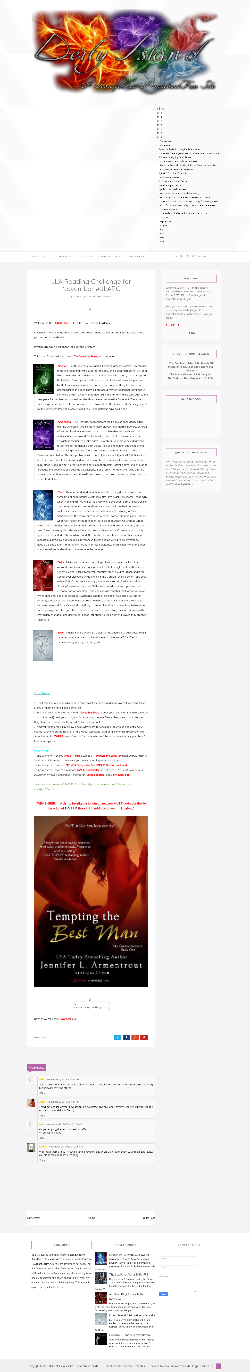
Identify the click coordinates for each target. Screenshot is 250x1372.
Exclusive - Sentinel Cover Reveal (130, 1335)
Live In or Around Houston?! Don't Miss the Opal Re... (188, 165)
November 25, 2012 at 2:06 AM (65, 1146)
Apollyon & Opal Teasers (172, 189)
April (162, 241)
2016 (160, 121)
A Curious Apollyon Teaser (173, 181)
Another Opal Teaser (170, 185)
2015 (160, 125)
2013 (160, 133)
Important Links (109, 256)
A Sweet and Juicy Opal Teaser (175, 157)
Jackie (43, 1146)
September (166, 221)
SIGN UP (71, 808)
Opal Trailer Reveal (169, 177)
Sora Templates (172, 1366)
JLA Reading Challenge (97, 323)
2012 (160, 137)
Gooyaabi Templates (133, 1366)
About (48, 256)
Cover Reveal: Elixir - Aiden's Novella (132, 1315)
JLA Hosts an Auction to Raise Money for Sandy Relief (188, 201)
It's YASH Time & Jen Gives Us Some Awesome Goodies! (190, 153)
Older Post (149, 1217)
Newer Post (33, 1217)
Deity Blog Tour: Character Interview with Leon (185, 197)
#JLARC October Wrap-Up (173, 173)
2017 (160, 117)
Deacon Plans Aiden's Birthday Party (179, 193)
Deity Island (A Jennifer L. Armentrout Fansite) (74, 1366)
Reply (42, 1092)
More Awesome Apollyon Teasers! (178, 161)
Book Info (85, 256)
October (164, 217)
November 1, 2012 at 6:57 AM (62, 1079)
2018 (160, 113)
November (166, 145)
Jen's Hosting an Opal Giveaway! (176, 169)
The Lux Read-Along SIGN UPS (128, 1274)
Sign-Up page (128, 332)
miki (42, 1079)
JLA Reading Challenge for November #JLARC (184, 213)
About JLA (65, 256)
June (162, 233)
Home (35, 256)
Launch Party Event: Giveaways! (129, 1255)
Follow (191, 332)
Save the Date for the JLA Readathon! (179, 149)
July (162, 229)
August (164, 225)
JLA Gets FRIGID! (168, 209)
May (162, 237)
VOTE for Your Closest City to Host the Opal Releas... (188, 205)
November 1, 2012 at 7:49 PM (62, 1101)
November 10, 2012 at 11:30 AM (64, 1124)
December (166, 141)
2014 (160, 129)
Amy (42, 1101)
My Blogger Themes (198, 1366)
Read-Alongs (135, 256)
